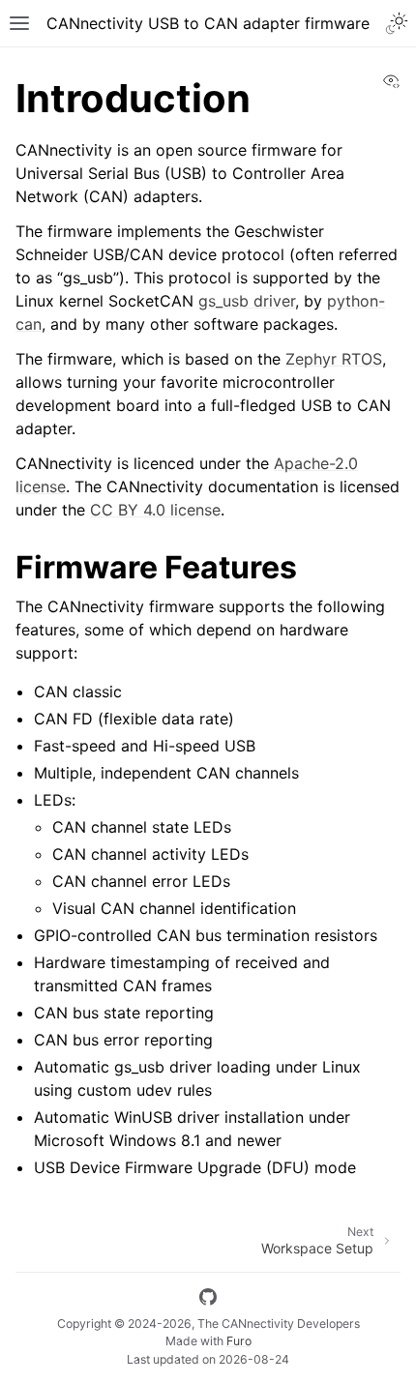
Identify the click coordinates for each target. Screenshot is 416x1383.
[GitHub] (208, 1299)
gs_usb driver (246, 300)
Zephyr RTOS (333, 358)
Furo (239, 1341)
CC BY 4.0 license (155, 509)
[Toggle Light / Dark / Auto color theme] (396, 23)
